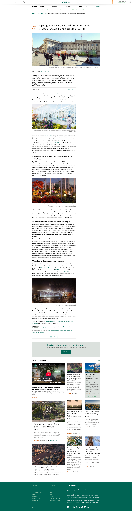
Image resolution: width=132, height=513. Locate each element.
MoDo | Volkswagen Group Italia (91, 395)
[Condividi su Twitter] (72, 89)
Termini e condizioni (55, 500)
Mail (51, 494)
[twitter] (71, 507)
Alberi (86, 427)
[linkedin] (85, 507)
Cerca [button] (27, 2)
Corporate (35, 500)
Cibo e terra (85, 10)
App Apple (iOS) (36, 490)
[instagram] (82, 507)
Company (52, 486)
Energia (49, 10)
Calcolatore (35, 503)
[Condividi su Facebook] (69, 89)
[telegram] (88, 507)
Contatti (52, 488)
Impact (97, 6)
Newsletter (19, 2)
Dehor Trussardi (44, 268)
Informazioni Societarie (56, 498)
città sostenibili (52, 330)
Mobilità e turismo (74, 10)
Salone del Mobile (40, 332)
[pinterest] (74, 507)
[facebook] (68, 507)
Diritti (42, 10)
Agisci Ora (83, 6)
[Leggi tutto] (99, 360)
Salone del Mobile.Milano (57, 94)
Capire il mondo (38, 6)
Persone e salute (96, 10)
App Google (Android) (38, 492)
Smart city (34, 27)
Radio (54, 6)
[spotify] (76, 507)
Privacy (52, 496)
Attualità (34, 486)
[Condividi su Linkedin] (75, 89)
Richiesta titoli (36, 498)
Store (11, 2)
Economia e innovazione (60, 10)
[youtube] (79, 507)
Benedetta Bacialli (45, 72)
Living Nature (49, 135)
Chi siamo (52, 490)
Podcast (67, 6)
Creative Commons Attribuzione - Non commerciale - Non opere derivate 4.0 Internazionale (54, 327)
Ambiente (34, 10)
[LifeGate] (66, 2)
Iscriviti (65, 351)
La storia (52, 492)
